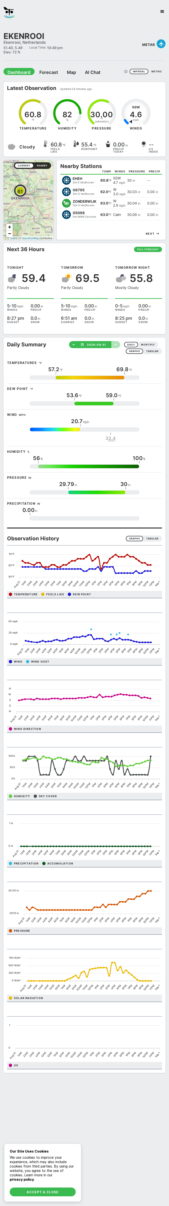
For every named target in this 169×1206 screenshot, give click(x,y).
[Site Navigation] (162, 11)
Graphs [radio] (134, 538)
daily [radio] (131, 344)
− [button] (9, 233)
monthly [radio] (148, 344)
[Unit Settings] (126, 71)
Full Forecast (148, 249)
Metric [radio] (156, 71)
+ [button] (9, 227)
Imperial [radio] (139, 71)
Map (63, 72)
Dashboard (16, 72)
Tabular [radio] (152, 538)
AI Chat (82, 72)
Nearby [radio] (42, 165)
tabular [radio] (152, 351)
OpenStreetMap (30, 237)
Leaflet (13, 237)
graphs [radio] (134, 351)
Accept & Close (43, 1192)
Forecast (43, 72)
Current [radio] (24, 165)
